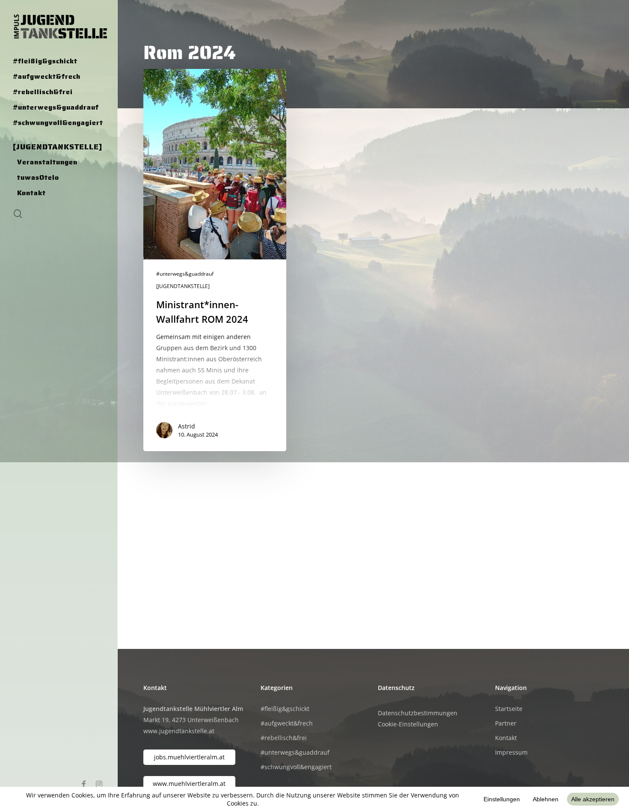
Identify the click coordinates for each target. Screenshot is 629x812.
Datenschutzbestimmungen (417, 713)
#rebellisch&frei (284, 738)
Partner (505, 723)
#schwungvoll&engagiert (296, 767)
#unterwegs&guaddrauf (185, 274)
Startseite (508, 709)
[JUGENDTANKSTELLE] (183, 286)
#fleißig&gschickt (285, 709)
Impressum (511, 752)
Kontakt (506, 738)
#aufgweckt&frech (287, 723)
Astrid (186, 426)
